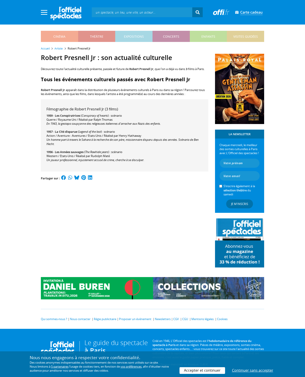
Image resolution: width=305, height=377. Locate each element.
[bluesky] (77, 178)
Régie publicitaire (105, 319)
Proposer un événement (135, 319)
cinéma (59, 36)
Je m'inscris (239, 204)
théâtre (96, 36)
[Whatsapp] (70, 178)
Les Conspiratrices (67, 116)
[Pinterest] (84, 178)
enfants (208, 36)
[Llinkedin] (90, 178)
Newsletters (163, 319)
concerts (171, 36)
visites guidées (245, 36)
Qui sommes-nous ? (54, 319)
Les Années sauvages (69, 152)
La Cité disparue (66, 132)
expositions (134, 36)
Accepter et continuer (202, 370)
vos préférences (131, 367)
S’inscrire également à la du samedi (239, 190)
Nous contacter (80, 319)
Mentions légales (202, 319)
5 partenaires (60, 367)
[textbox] (142, 12)
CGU (185, 319)
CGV (176, 319)
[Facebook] (64, 178)
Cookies (222, 319)
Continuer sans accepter (252, 370)
